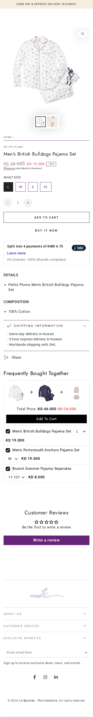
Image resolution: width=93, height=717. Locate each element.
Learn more (16, 253)
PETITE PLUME (13, 147)
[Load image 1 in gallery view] (40, 121)
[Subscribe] (86, 652)
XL (48, 188)
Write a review (46, 540)
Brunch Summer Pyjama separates (42, 468)
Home (8, 137)
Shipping (9, 168)
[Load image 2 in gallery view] (52, 121)
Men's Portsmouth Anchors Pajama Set (46, 450)
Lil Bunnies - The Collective (38, 700)
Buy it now (46, 230)
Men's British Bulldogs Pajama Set (41, 431)
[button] (46, 253)
